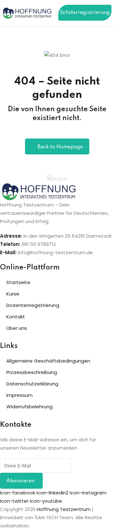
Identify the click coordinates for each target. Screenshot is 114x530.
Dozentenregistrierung (32, 305)
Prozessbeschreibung (31, 372)
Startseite (18, 282)
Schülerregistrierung (85, 12)
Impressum (19, 395)
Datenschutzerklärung (32, 383)
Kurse (12, 293)
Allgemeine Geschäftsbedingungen (48, 360)
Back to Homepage (60, 147)
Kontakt (15, 316)
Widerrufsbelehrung (29, 406)
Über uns (16, 328)
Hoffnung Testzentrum (64, 509)
